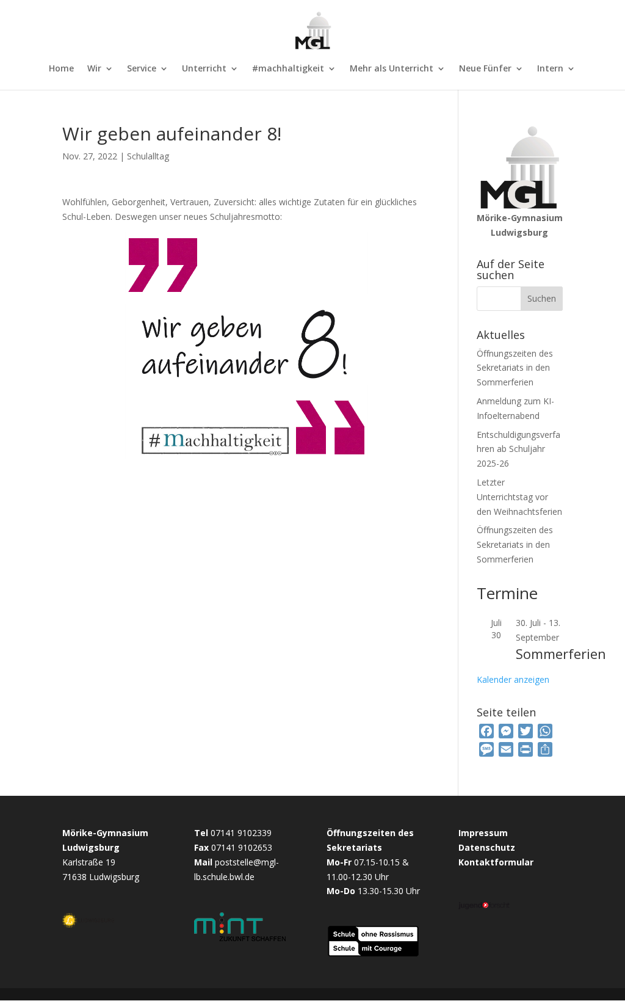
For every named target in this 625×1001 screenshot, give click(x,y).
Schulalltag (148, 156)
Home (61, 69)
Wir (94, 69)
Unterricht (204, 69)
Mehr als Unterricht (391, 69)
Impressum (483, 833)
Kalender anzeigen (513, 679)
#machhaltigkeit (288, 69)
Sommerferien (561, 653)
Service (141, 69)
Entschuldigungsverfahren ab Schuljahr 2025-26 (518, 449)
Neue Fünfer (485, 69)
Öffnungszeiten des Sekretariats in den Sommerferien (515, 368)
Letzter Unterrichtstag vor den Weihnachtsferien (519, 496)
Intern (550, 69)
